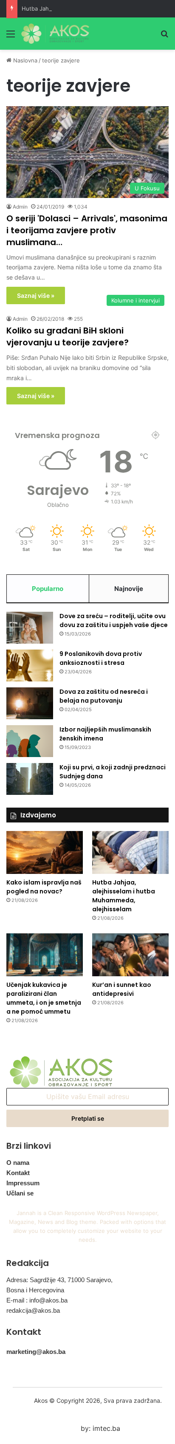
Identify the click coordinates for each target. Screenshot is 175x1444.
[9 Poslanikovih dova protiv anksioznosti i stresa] (29, 665)
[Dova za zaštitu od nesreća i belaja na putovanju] (29, 703)
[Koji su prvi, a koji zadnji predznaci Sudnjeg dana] (29, 779)
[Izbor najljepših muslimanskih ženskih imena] (29, 741)
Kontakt (18, 1172)
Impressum (23, 1183)
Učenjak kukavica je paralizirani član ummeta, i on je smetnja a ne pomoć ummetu (43, 998)
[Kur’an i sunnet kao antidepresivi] (130, 954)
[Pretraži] (164, 36)
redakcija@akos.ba (33, 1310)
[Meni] (10, 36)
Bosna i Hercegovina (35, 1290)
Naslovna (24, 60)
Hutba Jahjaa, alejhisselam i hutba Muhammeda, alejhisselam (123, 895)
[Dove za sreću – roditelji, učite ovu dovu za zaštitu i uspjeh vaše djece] (29, 628)
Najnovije (128, 589)
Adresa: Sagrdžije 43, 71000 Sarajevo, (59, 1279)
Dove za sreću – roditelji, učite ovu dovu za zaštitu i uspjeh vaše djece (113, 620)
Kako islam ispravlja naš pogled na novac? (44, 887)
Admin (20, 206)
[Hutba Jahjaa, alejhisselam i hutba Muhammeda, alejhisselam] (130, 852)
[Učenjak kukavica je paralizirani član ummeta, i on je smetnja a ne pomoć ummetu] (44, 954)
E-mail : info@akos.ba (37, 1300)
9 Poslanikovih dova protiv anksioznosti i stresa (100, 658)
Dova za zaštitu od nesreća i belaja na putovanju (103, 696)
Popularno (47, 589)
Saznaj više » (35, 295)
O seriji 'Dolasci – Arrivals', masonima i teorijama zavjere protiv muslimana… (86, 230)
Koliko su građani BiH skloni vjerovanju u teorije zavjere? (67, 336)
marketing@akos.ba (35, 1351)
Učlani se (20, 1193)
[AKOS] (55, 33)
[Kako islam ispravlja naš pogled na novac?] (44, 852)
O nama (17, 1162)
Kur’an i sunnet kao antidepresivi (121, 989)
